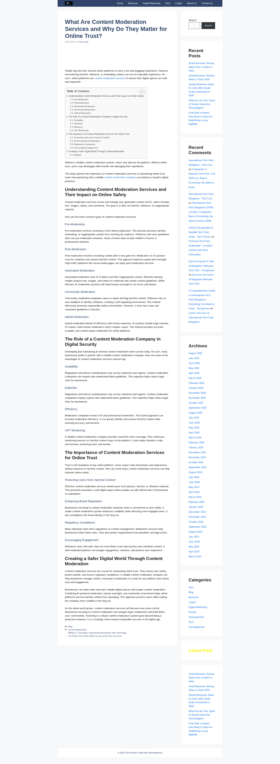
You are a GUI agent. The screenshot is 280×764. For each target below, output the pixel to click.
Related (77, 167)
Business (133, 3)
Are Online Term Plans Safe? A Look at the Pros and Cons (95, 648)
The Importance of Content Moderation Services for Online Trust (99, 146)
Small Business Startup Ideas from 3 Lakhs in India (201, 67)
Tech (167, 3)
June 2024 (194, 482)
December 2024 (197, 452)
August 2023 (195, 531)
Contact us (207, 3)
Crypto (178, 3)
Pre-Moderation (81, 112)
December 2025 (197, 393)
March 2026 (195, 378)
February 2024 (196, 502)
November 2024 (197, 457)
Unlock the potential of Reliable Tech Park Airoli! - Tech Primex (201, 232)
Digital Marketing (151, 3)
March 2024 (195, 497)
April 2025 (194, 432)
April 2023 (194, 551)
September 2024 (197, 467)
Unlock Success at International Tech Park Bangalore (201, 317)
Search (192, 20)
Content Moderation (77, 642)
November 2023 (197, 517)
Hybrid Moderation (82, 125)
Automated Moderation (84, 119)
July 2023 (194, 536)
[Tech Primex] (69, 3)
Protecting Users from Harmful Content (92, 150)
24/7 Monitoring (81, 143)
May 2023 (194, 546)
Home (120, 3)
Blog (70, 639)
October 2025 (196, 402)
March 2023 (195, 556)
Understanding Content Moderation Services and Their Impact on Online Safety (106, 108)
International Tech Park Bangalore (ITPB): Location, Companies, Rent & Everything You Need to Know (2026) (201, 212)
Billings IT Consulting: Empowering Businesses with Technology (97, 645)
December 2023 (197, 512)
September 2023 (197, 526)
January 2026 (196, 388)
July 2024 (194, 477)
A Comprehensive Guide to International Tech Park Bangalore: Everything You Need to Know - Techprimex (202, 299)
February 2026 (196, 383)
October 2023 (196, 521)
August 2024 (195, 472)
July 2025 (194, 417)
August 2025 (195, 412)
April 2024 (194, 492)
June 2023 (194, 541)
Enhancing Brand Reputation (87, 153)
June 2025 (194, 422)
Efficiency (78, 139)
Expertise (78, 136)
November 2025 (197, 398)
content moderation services (109, 90)
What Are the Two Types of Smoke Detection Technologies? (202, 104)
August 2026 (195, 353)
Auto (191, 587)
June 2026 (194, 363)
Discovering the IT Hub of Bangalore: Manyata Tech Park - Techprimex (201, 266)
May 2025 (194, 427)
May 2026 (194, 368)
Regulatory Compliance (85, 156)
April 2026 (194, 373)
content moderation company (120, 189)
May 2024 (194, 487)
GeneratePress (155, 752)
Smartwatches (196, 617)
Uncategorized (196, 627)
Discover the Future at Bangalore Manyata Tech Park (201, 279)
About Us (192, 3)
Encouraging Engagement (86, 160)
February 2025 (196, 442)
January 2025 (196, 447)
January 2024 (196, 507)
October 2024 (196, 462)
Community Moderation (85, 122)
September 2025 (197, 407)
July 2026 (194, 358)
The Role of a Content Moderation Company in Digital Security (98, 129)
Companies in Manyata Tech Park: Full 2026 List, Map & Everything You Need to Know (202, 178)
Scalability (78, 132)
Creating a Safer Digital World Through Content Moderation (96, 163)
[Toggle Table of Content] (140, 103)
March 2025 (195, 437)
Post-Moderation (81, 115)
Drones (192, 612)
